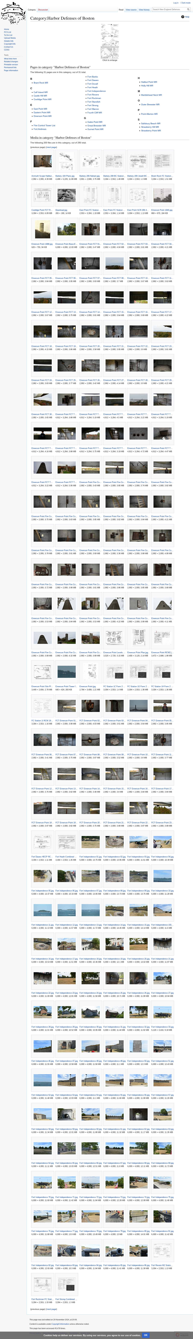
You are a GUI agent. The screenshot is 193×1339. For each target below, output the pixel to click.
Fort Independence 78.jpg (90, 1231)
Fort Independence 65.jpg (66, 1163)
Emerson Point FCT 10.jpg (138, 278)
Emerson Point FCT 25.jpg (66, 380)
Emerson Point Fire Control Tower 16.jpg (162, 550)
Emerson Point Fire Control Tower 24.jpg (66, 618)
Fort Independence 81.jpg (162, 1231)
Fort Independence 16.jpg (43, 959)
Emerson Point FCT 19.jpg (66, 346)
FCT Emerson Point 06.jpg (43, 754)
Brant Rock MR (41, 83)
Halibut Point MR (149, 82)
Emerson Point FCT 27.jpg (114, 380)
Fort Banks (92, 76)
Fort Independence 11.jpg (43, 925)
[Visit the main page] (13, 12)
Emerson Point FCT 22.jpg (138, 346)
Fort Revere (93, 94)
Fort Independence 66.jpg (90, 1163)
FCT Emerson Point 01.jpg (66, 720)
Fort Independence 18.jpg (90, 959)
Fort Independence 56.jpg (138, 1095)
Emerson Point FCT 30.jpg (43, 414)
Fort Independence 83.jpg (66, 1265)
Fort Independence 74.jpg (138, 1197)
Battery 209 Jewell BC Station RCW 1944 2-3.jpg (138, 176)
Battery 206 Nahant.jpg (89, 176)
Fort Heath (92, 87)
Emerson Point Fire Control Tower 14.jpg (114, 550)
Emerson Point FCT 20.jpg (90, 346)
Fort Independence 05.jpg (43, 891)
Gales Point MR (94, 122)
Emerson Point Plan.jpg (137, 652)
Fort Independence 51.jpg (162, 1061)
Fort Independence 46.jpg (43, 1061)
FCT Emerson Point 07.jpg (66, 754)
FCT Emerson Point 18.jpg (43, 823)
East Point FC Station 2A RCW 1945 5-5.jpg (114, 210)
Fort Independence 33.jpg (162, 1027)
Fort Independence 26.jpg (138, 993)
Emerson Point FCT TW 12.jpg (43, 482)
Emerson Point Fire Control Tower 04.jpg (162, 482)
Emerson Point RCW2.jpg (162, 652)
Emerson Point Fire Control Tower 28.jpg (162, 618)
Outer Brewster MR (150, 104)
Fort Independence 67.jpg (114, 1163)
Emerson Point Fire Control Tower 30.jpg (66, 652)
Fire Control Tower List (44, 125)
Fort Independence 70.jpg (43, 1197)
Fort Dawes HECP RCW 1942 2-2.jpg (43, 857)
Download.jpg (61, 210)
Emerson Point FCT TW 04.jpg (138, 414)
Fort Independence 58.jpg (43, 1129)
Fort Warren (93, 109)
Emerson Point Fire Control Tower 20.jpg (114, 584)
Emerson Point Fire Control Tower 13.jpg (90, 550)
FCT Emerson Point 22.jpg (138, 823)
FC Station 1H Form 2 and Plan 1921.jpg (162, 686)
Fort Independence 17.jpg (66, 959)
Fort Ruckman (94, 98)
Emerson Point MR (43, 116)
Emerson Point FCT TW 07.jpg (66, 448)
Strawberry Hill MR (150, 127)
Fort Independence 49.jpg (114, 1061)
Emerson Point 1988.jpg (42, 244)
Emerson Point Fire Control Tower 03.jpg (138, 482)
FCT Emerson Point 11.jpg (162, 754)
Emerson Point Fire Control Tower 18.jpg (66, 584)
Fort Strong (92, 105)
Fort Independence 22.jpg (43, 993)
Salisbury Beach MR (150, 123)
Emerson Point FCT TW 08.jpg (90, 448)
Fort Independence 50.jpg (138, 1061)
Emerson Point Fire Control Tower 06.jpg (66, 516)
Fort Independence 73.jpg (114, 1197)
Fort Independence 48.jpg (90, 1061)
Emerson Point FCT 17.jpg (162, 312)
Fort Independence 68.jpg (138, 1163)
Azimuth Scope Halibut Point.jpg (43, 176)
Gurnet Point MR (95, 129)
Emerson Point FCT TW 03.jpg (114, 414)
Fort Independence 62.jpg (138, 1129)
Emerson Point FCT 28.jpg (138, 380)
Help (187, 17)
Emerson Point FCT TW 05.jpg (162, 414)
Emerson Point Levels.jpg (114, 652)
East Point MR (40, 109)
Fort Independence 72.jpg (90, 1197)
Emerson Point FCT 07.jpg (90, 278)
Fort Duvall (92, 84)
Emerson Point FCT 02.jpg (114, 244)
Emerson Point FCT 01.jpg (90, 244)
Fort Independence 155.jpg (162, 925)
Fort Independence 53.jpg (66, 1095)
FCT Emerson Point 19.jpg (66, 823)
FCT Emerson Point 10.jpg (138, 754)
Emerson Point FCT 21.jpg (114, 346)
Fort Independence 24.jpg (90, 993)
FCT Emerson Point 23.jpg (162, 823)
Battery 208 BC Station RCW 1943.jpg (114, 176)
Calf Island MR (41, 92)
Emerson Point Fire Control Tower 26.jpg (114, 618)
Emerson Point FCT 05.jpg (43, 278)
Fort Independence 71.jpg (66, 1197)
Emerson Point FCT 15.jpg (114, 312)
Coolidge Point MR (42, 99)
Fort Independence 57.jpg (162, 1095)
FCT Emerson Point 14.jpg (90, 789)
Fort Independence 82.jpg (43, 1265)
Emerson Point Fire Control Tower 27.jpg (138, 618)
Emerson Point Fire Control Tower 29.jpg (43, 652)
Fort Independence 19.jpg (114, 959)
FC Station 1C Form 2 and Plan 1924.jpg (114, 686)
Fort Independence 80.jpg (138, 1231)
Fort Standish (93, 102)
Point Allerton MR (149, 114)
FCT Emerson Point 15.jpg (114, 789)
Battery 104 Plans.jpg (64, 176)
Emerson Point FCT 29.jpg (162, 380)
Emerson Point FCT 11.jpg (162, 278)
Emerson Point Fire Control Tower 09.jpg (138, 516)
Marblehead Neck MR (151, 95)
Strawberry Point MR (151, 130)
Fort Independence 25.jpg (114, 993)
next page (51, 147)
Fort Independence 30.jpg (90, 1027)
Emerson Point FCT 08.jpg (114, 278)
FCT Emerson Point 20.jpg (90, 823)
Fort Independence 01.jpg (90, 857)
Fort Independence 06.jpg (66, 891)
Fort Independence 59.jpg (66, 1129)
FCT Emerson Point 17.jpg (162, 789)
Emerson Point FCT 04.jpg (162, 244)
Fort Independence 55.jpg (114, 1095)
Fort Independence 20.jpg (138, 959)
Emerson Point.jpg (87, 686)
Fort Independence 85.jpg (114, 1265)
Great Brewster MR (96, 125)
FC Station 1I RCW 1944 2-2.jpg (43, 720)
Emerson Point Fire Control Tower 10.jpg (162, 516)
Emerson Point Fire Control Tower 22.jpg (162, 584)
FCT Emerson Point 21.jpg (114, 823)
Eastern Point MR (42, 112)
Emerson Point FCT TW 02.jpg (90, 414)
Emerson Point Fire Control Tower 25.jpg (90, 618)
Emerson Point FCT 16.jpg (138, 312)
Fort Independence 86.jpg (138, 1265)
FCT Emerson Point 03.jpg (114, 720)
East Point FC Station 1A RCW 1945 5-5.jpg (90, 210)
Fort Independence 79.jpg (114, 1231)
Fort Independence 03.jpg (138, 857)
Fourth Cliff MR (94, 112)
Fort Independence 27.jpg (162, 993)
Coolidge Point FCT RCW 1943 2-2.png (43, 210)
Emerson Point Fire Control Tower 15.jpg (138, 550)
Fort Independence (96, 91)
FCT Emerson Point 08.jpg (90, 754)
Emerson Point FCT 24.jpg (43, 380)
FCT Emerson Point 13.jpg (66, 789)
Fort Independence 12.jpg (66, 925)
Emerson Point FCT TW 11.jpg (162, 448)
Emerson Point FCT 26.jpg (90, 380)
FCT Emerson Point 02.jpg (90, 720)
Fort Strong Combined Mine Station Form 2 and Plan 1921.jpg (66, 1299)
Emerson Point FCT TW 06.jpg (43, 448)
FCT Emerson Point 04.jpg (138, 720)
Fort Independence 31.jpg (114, 1027)
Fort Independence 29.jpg (66, 1027)
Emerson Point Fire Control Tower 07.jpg (90, 516)
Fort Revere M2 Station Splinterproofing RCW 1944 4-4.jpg (162, 1265)
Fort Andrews (40, 129)
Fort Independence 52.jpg (43, 1095)
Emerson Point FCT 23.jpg (162, 346)
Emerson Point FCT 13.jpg (66, 312)
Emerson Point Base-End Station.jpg (66, 244)
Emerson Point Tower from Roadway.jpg (66, 686)
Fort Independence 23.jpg (66, 993)
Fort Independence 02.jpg (114, 857)
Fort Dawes (92, 80)
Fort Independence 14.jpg (114, 925)
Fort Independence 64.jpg (43, 1163)
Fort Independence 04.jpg (162, 857)
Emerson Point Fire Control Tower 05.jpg (43, 516)
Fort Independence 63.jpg (162, 1129)
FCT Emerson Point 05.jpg (162, 720)
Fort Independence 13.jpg (90, 925)
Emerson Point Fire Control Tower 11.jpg (43, 550)
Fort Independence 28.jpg (43, 1027)
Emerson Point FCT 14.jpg (90, 312)
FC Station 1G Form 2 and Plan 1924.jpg (138, 686)
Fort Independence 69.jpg (162, 1163)
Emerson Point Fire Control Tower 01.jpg (90, 482)
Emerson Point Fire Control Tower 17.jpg (43, 584)
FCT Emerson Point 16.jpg (138, 789)
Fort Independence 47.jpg (66, 1061)
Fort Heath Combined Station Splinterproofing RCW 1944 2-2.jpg (66, 857)
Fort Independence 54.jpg (90, 1095)
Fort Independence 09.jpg (138, 891)
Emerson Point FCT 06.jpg (66, 278)
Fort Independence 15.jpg (138, 925)
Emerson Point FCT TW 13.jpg (66, 482)
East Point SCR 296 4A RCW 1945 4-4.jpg (138, 210)
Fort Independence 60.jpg (90, 1129)
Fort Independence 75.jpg (162, 1197)
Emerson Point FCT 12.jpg (43, 312)
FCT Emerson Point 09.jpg (114, 754)
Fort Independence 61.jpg (114, 1129)
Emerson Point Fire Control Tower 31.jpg (90, 652)
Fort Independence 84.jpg (90, 1265)
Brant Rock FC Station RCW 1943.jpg (162, 176)
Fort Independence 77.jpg (66, 1231)
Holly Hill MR (147, 85)
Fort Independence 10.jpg (162, 891)
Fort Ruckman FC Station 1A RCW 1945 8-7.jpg (43, 1299)
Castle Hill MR (40, 95)
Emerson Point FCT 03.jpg (138, 244)
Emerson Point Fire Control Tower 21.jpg (138, 584)
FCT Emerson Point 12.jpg (43, 789)
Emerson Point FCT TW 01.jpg (66, 414)
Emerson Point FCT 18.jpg (43, 346)
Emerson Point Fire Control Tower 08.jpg (114, 516)
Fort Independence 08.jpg (114, 891)
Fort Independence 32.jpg (138, 1027)
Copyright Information (60, 1324)
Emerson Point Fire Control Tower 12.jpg (66, 550)
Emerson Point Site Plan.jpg (43, 686)
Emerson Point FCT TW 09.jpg (114, 448)
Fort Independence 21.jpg (162, 959)
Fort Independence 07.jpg (90, 891)
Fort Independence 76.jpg (43, 1231)
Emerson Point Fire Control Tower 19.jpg (90, 584)
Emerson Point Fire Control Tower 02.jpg (114, 482)
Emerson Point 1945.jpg (161, 210)
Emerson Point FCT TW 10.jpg (138, 448)
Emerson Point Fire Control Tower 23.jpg (43, 618)
